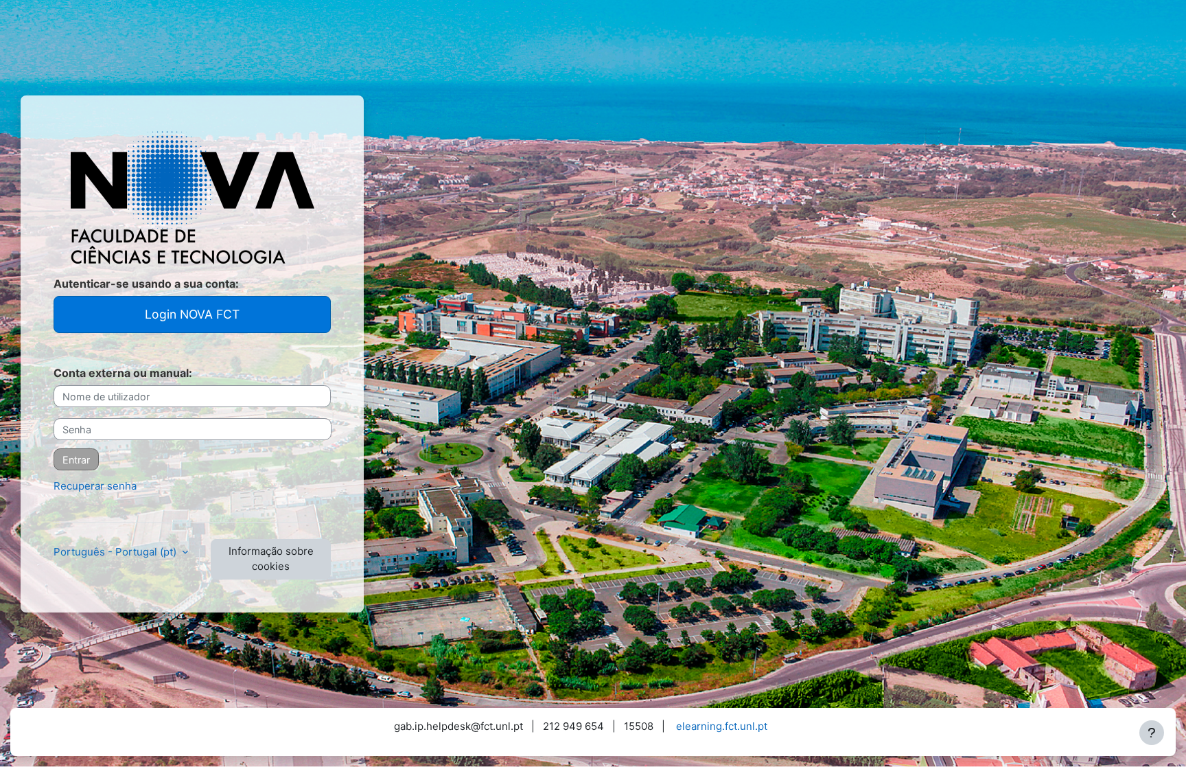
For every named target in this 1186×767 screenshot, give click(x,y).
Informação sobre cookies (271, 559)
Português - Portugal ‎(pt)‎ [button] (116, 551)
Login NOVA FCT (192, 314)
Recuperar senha (95, 485)
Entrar (76, 460)
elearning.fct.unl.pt (721, 726)
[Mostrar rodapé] (1151, 732)
